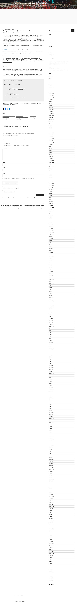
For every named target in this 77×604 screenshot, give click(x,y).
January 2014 (51, 369)
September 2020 (51, 213)
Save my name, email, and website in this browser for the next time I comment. (19, 178)
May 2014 (50, 361)
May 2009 (50, 477)
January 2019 (51, 252)
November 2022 (51, 162)
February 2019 (51, 250)
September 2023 (51, 142)
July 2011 (50, 426)
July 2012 (50, 402)
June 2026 (50, 80)
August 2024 (51, 121)
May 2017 (50, 291)
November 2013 (51, 373)
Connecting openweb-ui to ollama (54, 64)
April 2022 (50, 175)
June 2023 (50, 148)
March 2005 (51, 541)
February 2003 (51, 578)
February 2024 (51, 132)
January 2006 (51, 522)
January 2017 (51, 299)
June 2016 (50, 312)
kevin (13, 29)
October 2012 (51, 396)
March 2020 (51, 224)
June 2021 (50, 195)
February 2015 (51, 344)
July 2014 (50, 357)
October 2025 (51, 95)
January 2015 (51, 346)
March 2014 (51, 365)
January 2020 (51, 228)
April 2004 (50, 563)
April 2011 (50, 432)
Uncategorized (51, 54)
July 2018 (50, 263)
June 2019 (50, 242)
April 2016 (50, 316)
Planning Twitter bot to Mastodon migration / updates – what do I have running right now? (9, 116)
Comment (5, 148)
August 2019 (51, 238)
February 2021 (51, 203)
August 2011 (51, 424)
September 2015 (51, 330)
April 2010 (50, 455)
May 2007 (50, 490)
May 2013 (50, 383)
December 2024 (51, 113)
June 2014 (50, 359)
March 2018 (51, 271)
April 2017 (50, 293)
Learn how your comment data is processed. (26, 197)
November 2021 (51, 185)
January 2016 (51, 322)
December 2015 (51, 324)
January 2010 (51, 461)
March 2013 (51, 387)
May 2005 (50, 537)
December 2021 (51, 183)
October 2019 (51, 234)
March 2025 (51, 107)
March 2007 (51, 494)
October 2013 (51, 375)
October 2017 (51, 281)
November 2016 (51, 303)
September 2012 (51, 398)
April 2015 (50, 340)
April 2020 (50, 222)
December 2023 (51, 136)
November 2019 (51, 232)
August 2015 (51, 332)
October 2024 (51, 117)
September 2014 (51, 353)
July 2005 (50, 533)
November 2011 (51, 418)
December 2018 (51, 254)
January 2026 (51, 89)
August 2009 (51, 471)
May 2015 (50, 338)
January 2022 (51, 181)
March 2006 (51, 518)
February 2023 (51, 156)
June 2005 (50, 535)
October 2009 (51, 467)
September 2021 (51, 189)
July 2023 (50, 146)
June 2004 (50, 559)
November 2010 (51, 441)
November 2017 (51, 279)
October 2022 (51, 164)
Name (4, 162)
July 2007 (50, 486)
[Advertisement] (38, 16)
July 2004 (50, 557)
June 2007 (50, 488)
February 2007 (51, 496)
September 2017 (51, 283)
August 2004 (51, 555)
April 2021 (50, 199)
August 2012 (51, 400)
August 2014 (51, 355)
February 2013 (51, 389)
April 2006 (50, 516)
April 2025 (50, 105)
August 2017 (51, 285)
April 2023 (50, 152)
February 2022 (51, 179)
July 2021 (50, 193)
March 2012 (51, 410)
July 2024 (50, 123)
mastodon (17, 126)
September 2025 (51, 97)
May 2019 (50, 244)
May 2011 (50, 430)
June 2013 (50, 381)
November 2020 (51, 209)
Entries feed (51, 38)
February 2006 (51, 520)
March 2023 (51, 154)
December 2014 (51, 348)
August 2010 (51, 447)
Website (4, 173)
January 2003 (51, 580)
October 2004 (51, 551)
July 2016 (50, 310)
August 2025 (51, 99)
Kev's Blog (50, 50)
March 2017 (51, 295)
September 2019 (51, 236)
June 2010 (50, 451)
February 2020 (51, 226)
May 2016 (50, 314)
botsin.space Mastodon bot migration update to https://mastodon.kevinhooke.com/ (22, 116)
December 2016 (51, 301)
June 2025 (50, 103)
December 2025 (51, 91)
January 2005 (51, 545)
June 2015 (50, 336)
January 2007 (51, 498)
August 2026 (51, 76)
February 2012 (51, 412)
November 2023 (51, 138)
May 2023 (50, 150)
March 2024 (51, 130)
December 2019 (51, 230)
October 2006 (51, 504)
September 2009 (51, 469)
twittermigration (24, 126)
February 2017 (51, 297)
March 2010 (51, 457)
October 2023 (51, 140)
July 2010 (50, 449)
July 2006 (50, 510)
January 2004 (51, 569)
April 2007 (50, 492)
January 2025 (51, 111)
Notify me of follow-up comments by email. (11, 188)
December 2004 (51, 547)
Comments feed (51, 40)
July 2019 (50, 240)
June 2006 (50, 512)
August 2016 (51, 308)
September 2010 (51, 445)
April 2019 (50, 246)
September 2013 (51, 377)
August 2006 (51, 508)
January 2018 (51, 275)
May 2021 (50, 197)
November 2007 (51, 479)
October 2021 (51, 187)
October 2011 (51, 420)
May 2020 (50, 220)
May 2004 (50, 561)
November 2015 (51, 326)
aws (5, 126)
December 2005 (51, 524)
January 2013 (51, 391)
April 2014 (50, 363)
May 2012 (50, 406)
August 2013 (51, 379)
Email (4, 167)
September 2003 (51, 574)
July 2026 (50, 78)
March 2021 (51, 201)
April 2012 (50, 408)
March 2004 (51, 565)
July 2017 (50, 287)
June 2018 (50, 265)
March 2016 (51, 318)
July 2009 (50, 473)
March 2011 (51, 434)
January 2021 (51, 205)
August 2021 (51, 191)
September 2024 (51, 119)
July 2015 (50, 334)
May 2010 (50, 453)
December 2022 (51, 160)
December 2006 (51, 500)
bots (13, 126)
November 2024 (51, 115)
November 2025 (51, 93)
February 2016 (51, 320)
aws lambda (9, 126)
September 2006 (51, 506)
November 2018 (51, 256)
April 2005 (50, 539)
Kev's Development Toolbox (32, 4)
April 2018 (50, 269)
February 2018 (51, 273)
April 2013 (50, 385)
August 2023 (51, 144)
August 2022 (51, 168)
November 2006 (51, 502)
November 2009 (51, 465)
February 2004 (51, 567)
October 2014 (51, 351)
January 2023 (51, 158)
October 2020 (51, 211)
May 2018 (50, 267)
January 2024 (51, 134)
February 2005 (51, 543)
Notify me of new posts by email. (9, 191)
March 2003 (51, 576)
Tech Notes (50, 52)
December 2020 (51, 207)
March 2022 (51, 177)
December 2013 (51, 371)
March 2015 (51, 342)
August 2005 (51, 531)
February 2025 (51, 109)
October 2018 (51, 258)
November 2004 (51, 549)
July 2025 (50, 101)
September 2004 (51, 553)
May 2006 (50, 514)
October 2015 (51, 328)
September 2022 (51, 166)
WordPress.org (51, 42)
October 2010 (51, 443)
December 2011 (51, 416)
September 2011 (51, 422)
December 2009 (51, 463)
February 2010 (51, 459)
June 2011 (50, 428)
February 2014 (51, 367)
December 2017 (51, 277)
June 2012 (50, 404)
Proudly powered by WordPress (20, 601)
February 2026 (51, 87)
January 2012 (51, 414)
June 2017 (50, 289)
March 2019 (51, 248)
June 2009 (50, 475)
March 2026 (51, 85)
